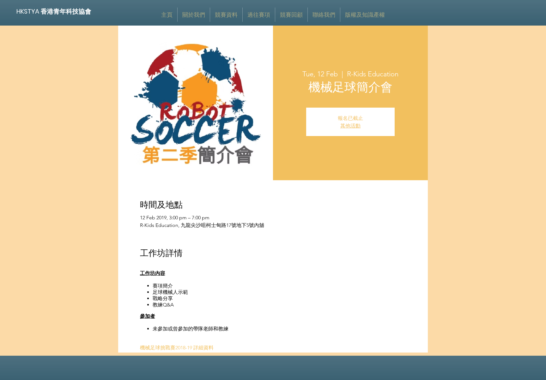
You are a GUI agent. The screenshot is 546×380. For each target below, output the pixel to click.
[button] (226, 15)
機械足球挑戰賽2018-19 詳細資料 (177, 348)
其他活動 (350, 125)
